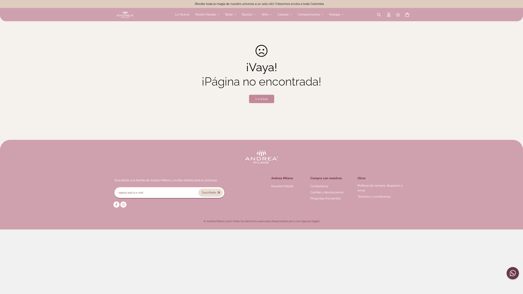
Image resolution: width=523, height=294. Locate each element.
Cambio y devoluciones (326, 192)
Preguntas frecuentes (325, 198)
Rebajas (334, 14)
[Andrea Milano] (125, 14)
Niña (265, 14)
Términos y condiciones (374, 196)
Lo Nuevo (182, 14)
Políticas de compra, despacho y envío (380, 188)
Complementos (309, 14)
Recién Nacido (206, 14)
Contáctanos (319, 186)
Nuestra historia (282, 186)
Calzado (283, 14)
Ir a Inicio (261, 99)
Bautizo (247, 14)
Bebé (229, 14)
